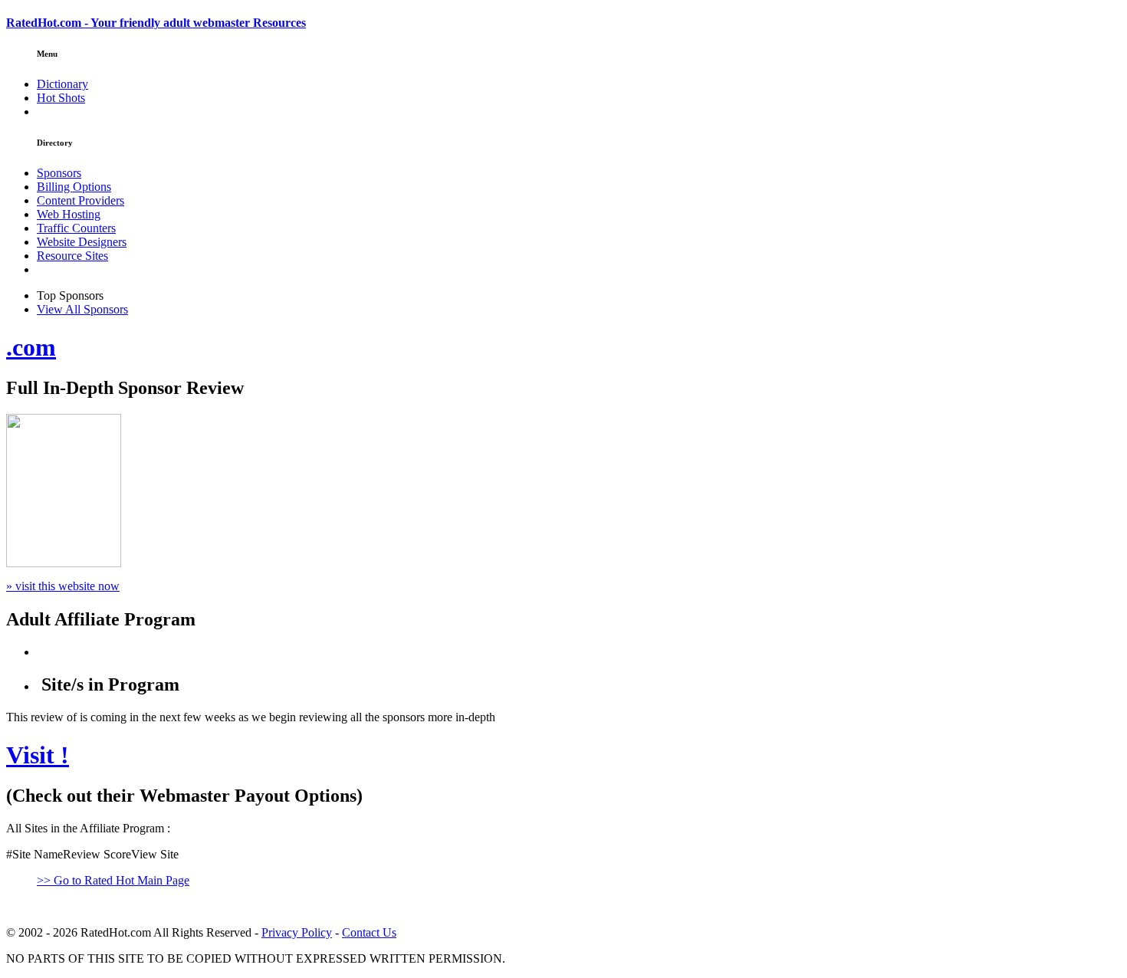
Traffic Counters (76, 228)
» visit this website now (63, 585)
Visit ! (37, 755)
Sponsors (59, 172)
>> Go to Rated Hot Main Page (113, 880)
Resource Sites (72, 255)
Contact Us (369, 932)
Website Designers (82, 241)
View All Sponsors (82, 309)
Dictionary (62, 83)
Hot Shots (61, 97)
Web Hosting (68, 214)
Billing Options (74, 186)
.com (31, 347)
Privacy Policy (296, 932)
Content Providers (80, 200)
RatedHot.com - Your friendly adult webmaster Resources (156, 22)
